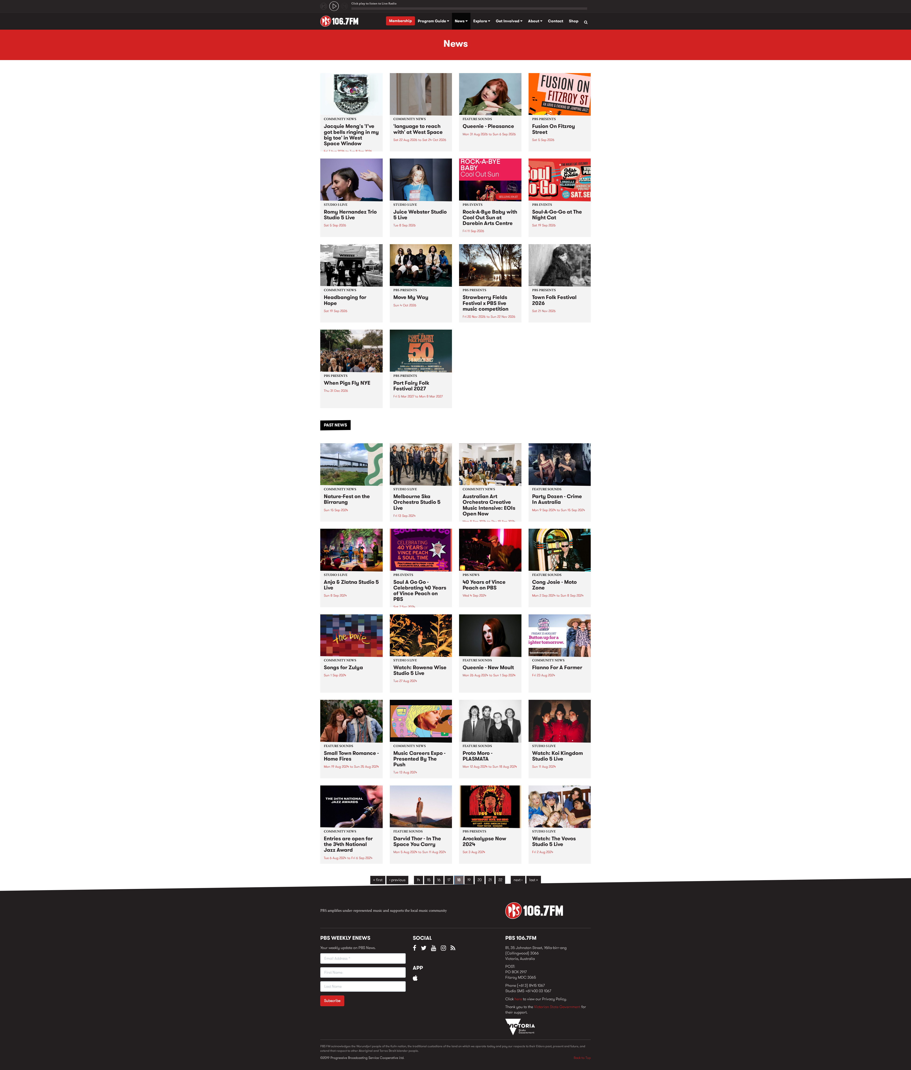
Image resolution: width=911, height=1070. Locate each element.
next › (518, 880)
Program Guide (432, 21)
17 (448, 880)
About (534, 21)
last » (533, 880)
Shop (573, 21)
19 (469, 880)
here (518, 999)
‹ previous (397, 880)
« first (377, 880)
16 (439, 880)
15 (428, 880)
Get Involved (508, 21)
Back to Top (582, 1057)
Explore (480, 21)
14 (418, 880)
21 (490, 880)
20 (480, 880)
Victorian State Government (557, 1006)
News (460, 21)
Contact (555, 21)
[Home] (341, 21)
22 (500, 880)
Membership (400, 20)
